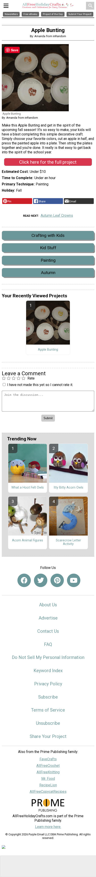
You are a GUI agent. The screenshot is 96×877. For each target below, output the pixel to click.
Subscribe (48, 697)
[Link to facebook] (24, 580)
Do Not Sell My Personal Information (48, 657)
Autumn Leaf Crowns (57, 215)
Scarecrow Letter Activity (68, 542)
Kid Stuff (48, 247)
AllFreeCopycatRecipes (48, 791)
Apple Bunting (48, 350)
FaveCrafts (48, 759)
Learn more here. (48, 827)
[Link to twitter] (40, 580)
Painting (48, 260)
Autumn (48, 272)
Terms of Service (48, 710)
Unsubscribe (48, 723)
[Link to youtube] (73, 580)
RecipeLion (48, 785)
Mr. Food (48, 778)
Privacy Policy (48, 683)
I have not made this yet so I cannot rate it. (40, 385)
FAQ (48, 644)
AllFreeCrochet (48, 765)
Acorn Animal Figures (27, 540)
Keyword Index (48, 670)
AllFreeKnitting (48, 772)
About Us (48, 604)
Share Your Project (48, 736)
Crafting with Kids (48, 235)
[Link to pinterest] (57, 580)
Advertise (48, 618)
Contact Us (48, 631)
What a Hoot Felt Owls (27, 487)
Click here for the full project (48, 162)
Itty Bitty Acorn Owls (68, 487)
